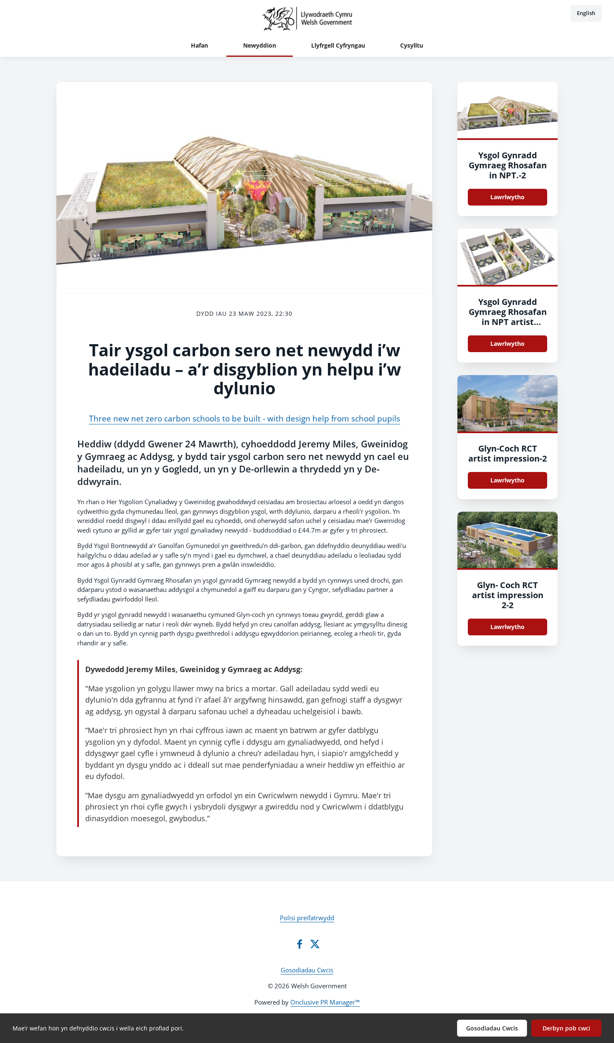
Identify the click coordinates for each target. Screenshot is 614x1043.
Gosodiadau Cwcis (307, 970)
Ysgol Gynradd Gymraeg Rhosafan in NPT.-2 (508, 165)
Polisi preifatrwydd (307, 918)
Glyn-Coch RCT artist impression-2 (507, 453)
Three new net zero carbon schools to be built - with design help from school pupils (244, 418)
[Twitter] (315, 944)
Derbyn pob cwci (566, 1028)
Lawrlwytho (507, 197)
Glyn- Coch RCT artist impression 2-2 (507, 595)
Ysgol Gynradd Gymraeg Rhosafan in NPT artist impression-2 (508, 317)
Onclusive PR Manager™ (325, 1002)
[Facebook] (299, 944)
